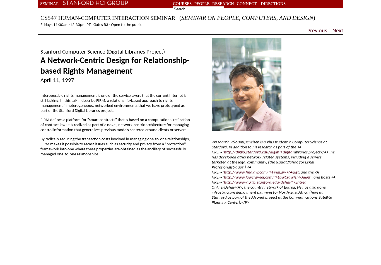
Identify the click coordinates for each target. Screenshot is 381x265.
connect (247, 3)
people (201, 3)
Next (337, 31)
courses (182, 3)
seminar (49, 3)
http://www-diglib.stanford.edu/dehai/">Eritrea (265, 182)
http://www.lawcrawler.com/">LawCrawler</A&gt (267, 177)
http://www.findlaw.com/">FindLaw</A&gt (261, 172)
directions (273, 3)
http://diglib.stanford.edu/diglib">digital (258, 152)
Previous (318, 31)
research (223, 3)
